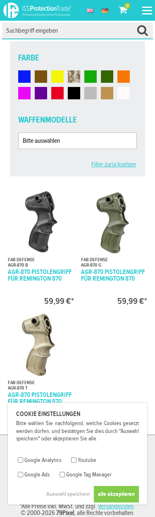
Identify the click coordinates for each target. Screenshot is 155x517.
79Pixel (65, 513)
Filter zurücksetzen (113, 164)
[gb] (90, 10)
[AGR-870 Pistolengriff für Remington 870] (41, 247)
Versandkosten (116, 506)
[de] (105, 10)
